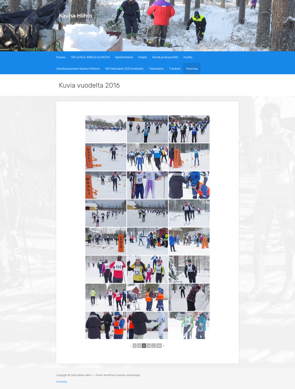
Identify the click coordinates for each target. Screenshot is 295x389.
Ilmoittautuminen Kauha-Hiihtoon (78, 68)
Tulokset (174, 68)
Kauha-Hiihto (75, 15)
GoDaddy (61, 381)
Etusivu (61, 57)
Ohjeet (142, 57)
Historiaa (192, 68)
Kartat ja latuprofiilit (165, 57)
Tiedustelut (156, 68)
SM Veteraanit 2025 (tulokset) (124, 68)
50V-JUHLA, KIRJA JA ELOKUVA (90, 57)
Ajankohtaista (124, 57)
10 (159, 345)
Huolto (188, 57)
